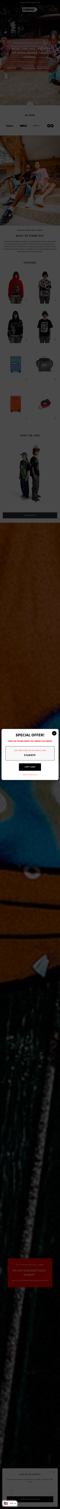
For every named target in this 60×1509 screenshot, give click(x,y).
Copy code (30, 767)
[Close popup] (54, 733)
